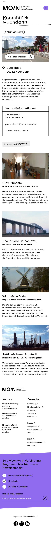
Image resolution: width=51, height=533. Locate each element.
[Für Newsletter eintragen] (44, 498)
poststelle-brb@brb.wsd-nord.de (21, 124)
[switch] (17, 475)
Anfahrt (5, 418)
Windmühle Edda (14, 296)
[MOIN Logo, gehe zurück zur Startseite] (23, 8)
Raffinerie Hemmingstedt (19, 354)
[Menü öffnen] (45, 8)
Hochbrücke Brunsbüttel (19, 241)
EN (4, 2)
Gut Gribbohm (12, 183)
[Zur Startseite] (25, 389)
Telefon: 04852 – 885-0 (16, 131)
